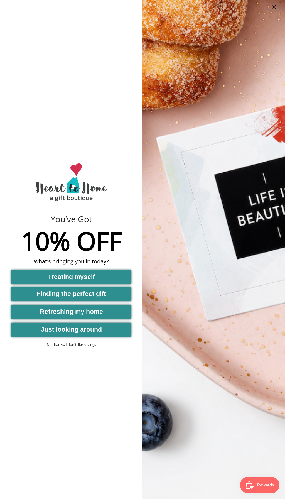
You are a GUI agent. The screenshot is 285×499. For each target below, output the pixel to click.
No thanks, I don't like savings (71, 344)
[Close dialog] (274, 7)
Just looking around (71, 329)
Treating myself (71, 276)
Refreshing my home (71, 311)
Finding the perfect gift (71, 293)
